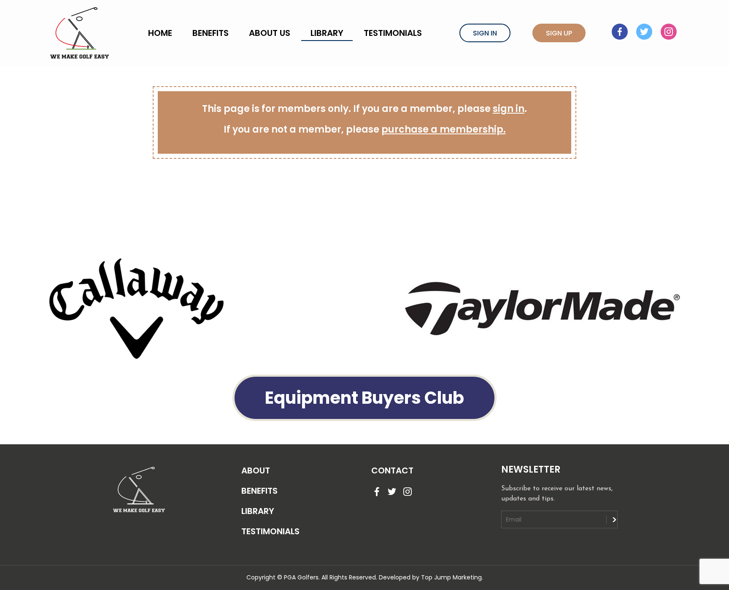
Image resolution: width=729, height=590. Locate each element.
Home (160, 33)
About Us (269, 33)
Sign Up (559, 33)
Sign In (485, 33)
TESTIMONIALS (270, 531)
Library (326, 33)
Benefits (210, 33)
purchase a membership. (443, 129)
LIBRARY (257, 511)
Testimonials (393, 33)
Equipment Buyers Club (364, 398)
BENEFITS (259, 491)
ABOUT (255, 470)
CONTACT (392, 470)
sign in (508, 108)
